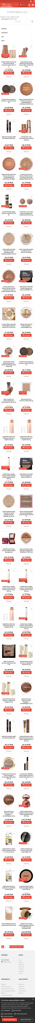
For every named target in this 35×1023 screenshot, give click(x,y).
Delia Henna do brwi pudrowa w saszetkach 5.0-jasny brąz (8, 887)
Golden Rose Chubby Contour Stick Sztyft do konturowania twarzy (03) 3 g (26, 589)
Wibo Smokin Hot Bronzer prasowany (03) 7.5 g (9, 663)
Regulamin (3, 984)
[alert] (17, 1010)
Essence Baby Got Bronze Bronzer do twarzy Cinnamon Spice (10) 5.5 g (8, 64)
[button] (17, 1016)
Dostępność (4, 33)
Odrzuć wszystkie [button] (25, 1019)
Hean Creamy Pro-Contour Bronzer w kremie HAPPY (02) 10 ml (8, 400)
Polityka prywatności (6, 986)
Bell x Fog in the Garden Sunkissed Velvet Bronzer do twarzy (26, 250)
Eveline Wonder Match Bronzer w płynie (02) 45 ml (9, 213)
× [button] (33, 999)
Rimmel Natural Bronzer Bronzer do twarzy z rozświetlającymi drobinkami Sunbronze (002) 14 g (26, 102)
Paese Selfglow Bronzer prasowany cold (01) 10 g (9, 924)
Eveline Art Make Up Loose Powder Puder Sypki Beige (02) (26, 850)
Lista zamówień (22, 991)
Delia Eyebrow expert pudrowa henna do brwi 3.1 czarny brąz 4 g (9, 850)
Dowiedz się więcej (26, 1008)
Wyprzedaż (21, 966)
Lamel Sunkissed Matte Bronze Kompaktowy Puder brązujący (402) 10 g (26, 514)
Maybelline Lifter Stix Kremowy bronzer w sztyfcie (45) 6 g (9, 625)
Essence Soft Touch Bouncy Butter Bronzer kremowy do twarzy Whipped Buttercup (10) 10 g (26, 177)
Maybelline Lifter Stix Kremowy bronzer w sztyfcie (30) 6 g (9, 438)
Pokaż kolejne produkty (17, 946)
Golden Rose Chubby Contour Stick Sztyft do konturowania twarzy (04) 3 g (9, 476)
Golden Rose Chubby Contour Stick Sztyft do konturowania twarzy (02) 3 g (9, 589)
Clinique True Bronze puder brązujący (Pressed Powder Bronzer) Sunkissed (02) (26, 926)
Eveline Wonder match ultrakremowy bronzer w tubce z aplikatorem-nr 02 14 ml (26, 738)
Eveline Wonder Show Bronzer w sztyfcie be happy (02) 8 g (8, 700)
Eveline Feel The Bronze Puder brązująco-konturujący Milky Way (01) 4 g (9, 776)
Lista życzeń (21, 988)
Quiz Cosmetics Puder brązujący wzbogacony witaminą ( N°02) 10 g (26, 550)
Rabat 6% (3, 993)
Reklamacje (21, 964)
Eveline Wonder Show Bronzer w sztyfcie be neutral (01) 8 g (26, 663)
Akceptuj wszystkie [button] (9, 1019)
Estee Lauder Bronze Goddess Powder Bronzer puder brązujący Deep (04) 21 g (26, 813)
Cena (2, 37)
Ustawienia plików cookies (7, 988)
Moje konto (21, 984)
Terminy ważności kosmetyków (8, 991)
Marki (2, 41)
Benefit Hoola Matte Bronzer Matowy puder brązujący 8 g (8, 550)
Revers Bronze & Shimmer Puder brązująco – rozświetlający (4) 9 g (26, 701)
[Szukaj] (29, 5)
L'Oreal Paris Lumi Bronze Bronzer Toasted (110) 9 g (26, 138)
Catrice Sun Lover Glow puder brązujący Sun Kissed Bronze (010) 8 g (26, 213)
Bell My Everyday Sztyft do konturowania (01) (9, 137)
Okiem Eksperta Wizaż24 (6, 995)
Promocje (21, 969)
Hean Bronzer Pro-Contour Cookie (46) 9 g (26, 400)
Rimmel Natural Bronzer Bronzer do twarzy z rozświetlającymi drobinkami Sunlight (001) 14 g (9, 177)
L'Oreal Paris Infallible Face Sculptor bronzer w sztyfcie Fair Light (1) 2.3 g (26, 776)
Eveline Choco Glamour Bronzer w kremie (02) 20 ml (8, 100)
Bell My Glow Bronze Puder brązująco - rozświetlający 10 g (26, 325)
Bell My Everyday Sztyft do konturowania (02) (9, 737)
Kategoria (4, 29)
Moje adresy (21, 986)
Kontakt (4, 955)
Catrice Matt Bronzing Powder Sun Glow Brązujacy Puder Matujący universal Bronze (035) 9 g (8, 514)
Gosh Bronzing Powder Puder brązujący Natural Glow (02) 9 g (26, 887)
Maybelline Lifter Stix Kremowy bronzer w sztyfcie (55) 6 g (26, 438)
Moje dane (21, 993)
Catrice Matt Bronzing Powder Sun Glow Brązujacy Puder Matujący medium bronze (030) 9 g (8, 252)
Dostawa (21, 962)
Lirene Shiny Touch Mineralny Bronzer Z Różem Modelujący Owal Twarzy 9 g (9, 364)
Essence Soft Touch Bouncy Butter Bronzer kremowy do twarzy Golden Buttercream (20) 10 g (8, 290)
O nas (20, 960)
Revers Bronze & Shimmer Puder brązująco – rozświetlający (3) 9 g (9, 813)
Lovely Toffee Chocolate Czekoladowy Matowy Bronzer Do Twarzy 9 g (9, 325)
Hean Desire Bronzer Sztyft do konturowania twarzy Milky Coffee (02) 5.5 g (26, 64)
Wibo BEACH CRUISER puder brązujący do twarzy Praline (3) (26, 475)
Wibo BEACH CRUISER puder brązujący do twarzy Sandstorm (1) (26, 288)
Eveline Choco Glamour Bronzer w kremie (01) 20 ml (26, 363)
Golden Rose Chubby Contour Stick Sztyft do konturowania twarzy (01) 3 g (26, 626)
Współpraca (21, 971)
